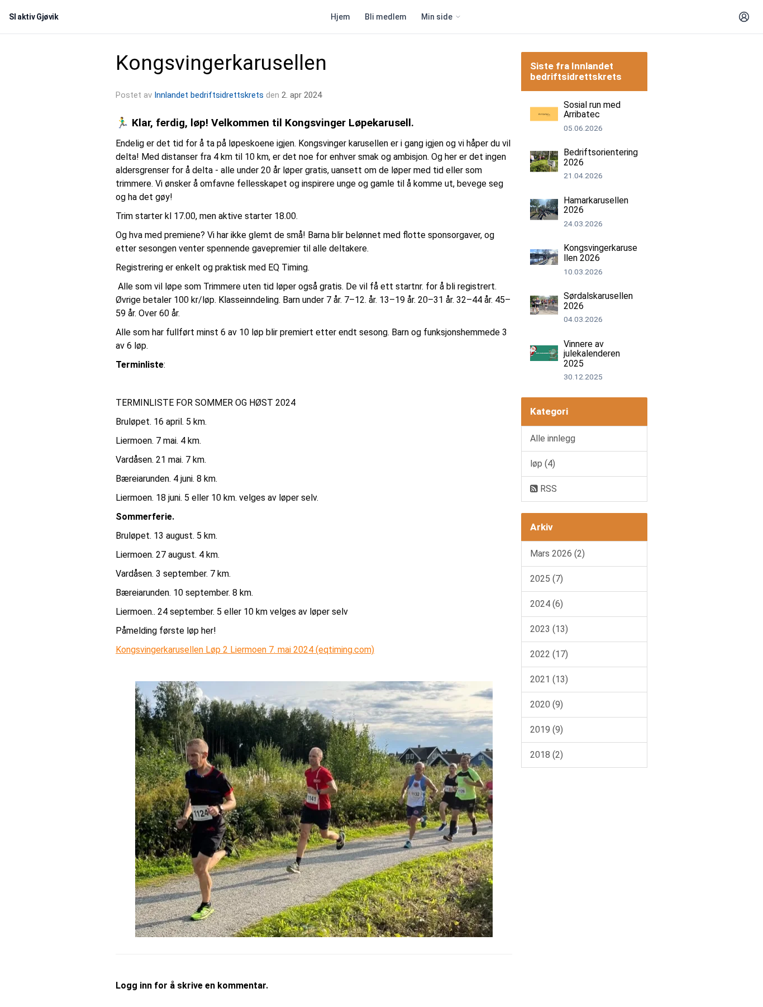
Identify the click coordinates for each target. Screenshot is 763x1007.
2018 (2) (546, 754)
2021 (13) (549, 679)
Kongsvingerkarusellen (221, 63)
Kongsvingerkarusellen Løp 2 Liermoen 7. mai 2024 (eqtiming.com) (245, 649)
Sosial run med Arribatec (592, 109)
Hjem (340, 16)
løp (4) (542, 463)
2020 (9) (546, 704)
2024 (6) (546, 603)
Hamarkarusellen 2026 (596, 205)
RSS (547, 488)
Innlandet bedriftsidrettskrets (209, 95)
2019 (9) (546, 729)
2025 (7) (546, 578)
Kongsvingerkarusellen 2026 (600, 253)
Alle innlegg (552, 438)
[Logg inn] (744, 17)
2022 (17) (549, 654)
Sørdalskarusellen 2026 (598, 301)
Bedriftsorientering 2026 (601, 157)
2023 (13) (549, 629)
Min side (436, 16)
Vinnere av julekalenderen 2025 (592, 354)
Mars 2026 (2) (557, 553)
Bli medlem (386, 16)
